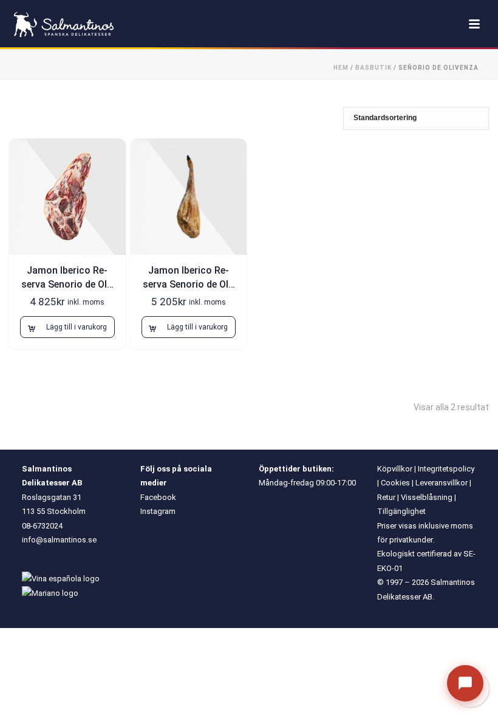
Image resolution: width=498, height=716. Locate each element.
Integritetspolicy (446, 468)
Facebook (158, 497)
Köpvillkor (394, 468)
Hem (341, 67)
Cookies (395, 482)
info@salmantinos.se (59, 539)
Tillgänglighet (401, 511)
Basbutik (373, 67)
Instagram (158, 511)
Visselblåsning (426, 497)
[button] (67, 327)
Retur (386, 497)
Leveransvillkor (441, 482)
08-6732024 (42, 525)
